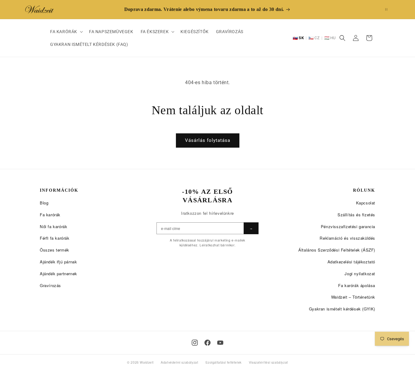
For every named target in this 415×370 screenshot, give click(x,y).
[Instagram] (195, 343)
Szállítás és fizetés (356, 215)
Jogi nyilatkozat (360, 273)
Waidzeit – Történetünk (353, 297)
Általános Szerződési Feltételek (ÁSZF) (336, 250)
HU (333, 38)
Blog (44, 203)
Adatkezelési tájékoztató (351, 262)
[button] (65, 31)
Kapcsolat (365, 203)
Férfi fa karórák (55, 238)
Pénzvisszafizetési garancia (348, 226)
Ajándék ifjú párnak (58, 262)
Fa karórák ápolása (356, 285)
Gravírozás (50, 285)
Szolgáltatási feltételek (223, 362)
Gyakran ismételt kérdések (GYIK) (342, 309)
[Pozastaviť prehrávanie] (386, 9)
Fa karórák (50, 215)
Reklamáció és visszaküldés (347, 238)
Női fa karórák (53, 226)
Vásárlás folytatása (207, 140)
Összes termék (54, 250)
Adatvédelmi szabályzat (179, 362)
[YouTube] (220, 343)
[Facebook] (207, 343)
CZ (317, 38)
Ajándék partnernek (58, 273)
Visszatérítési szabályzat (268, 362)
